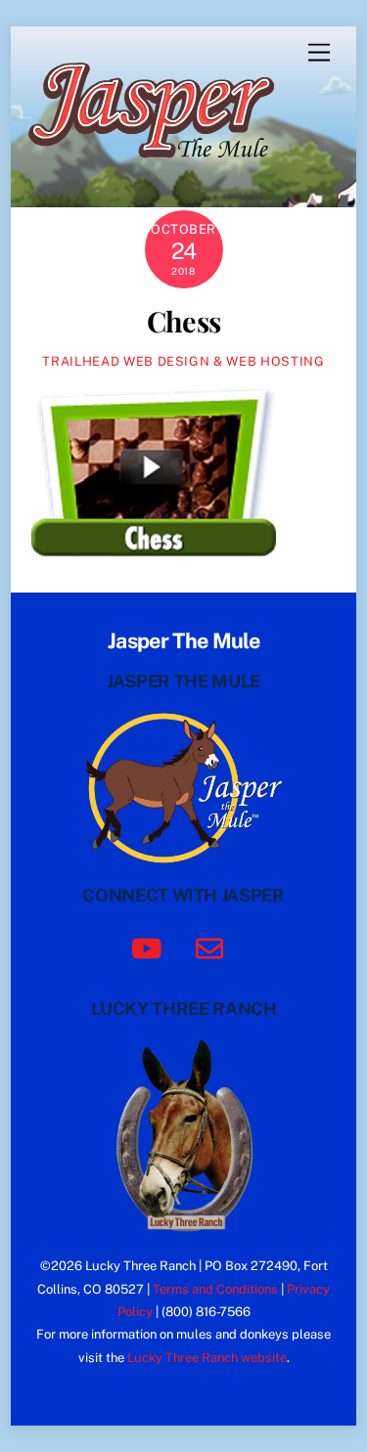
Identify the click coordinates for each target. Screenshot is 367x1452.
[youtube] (150, 947)
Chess (183, 320)
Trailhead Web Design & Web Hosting (183, 361)
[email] (213, 947)
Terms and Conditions (215, 1289)
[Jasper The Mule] (162, 171)
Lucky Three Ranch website (207, 1357)
